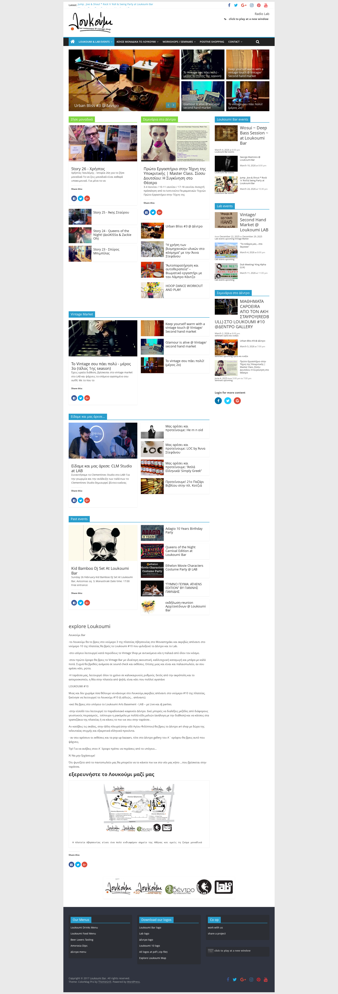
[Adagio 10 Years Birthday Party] (152, 527)
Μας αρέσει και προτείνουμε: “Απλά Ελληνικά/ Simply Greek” (183, 467)
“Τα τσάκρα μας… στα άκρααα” (165, 100)
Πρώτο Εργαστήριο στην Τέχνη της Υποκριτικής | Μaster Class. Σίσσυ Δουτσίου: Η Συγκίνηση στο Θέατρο (175, 175)
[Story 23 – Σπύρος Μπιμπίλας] (80, 248)
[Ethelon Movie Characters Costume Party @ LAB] (152, 564)
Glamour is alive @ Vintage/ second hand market (201, 105)
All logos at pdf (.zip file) (153, 951)
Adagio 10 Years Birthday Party (183, 530)
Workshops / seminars (178, 41)
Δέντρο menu (78, 951)
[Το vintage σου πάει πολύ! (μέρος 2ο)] (247, 83)
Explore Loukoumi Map (152, 958)
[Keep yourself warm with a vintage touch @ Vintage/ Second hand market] (247, 52)
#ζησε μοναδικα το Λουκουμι (136, 41)
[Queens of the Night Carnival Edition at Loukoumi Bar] (152, 546)
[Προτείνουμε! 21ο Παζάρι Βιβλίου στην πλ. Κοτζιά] (152, 480)
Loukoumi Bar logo (150, 927)
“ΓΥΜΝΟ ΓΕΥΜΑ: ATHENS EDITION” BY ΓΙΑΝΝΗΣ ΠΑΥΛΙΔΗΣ (183, 588)
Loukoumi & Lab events (94, 41)
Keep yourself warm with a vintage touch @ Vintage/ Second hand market (245, 72)
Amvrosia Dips (79, 945)
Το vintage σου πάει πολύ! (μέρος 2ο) (245, 105)
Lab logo (144, 933)
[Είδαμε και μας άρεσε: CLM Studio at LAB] (103, 425)
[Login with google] (238, 405)
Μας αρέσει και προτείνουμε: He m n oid (184, 428)
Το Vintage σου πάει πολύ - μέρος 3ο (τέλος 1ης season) (202, 74)
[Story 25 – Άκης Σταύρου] (80, 211)
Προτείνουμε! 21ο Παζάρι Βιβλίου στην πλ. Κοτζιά (184, 484)
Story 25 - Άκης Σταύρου (111, 212)
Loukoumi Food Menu (83, 933)
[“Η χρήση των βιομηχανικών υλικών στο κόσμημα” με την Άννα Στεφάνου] (152, 243)
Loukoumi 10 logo (149, 945)
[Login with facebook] (219, 405)
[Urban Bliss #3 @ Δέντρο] (77, 52)
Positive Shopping (212, 41)
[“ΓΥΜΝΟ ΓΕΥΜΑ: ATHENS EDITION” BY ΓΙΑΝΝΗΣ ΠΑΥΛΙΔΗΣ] (152, 583)
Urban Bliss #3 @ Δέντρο (184, 226)
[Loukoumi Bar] (73, 42)
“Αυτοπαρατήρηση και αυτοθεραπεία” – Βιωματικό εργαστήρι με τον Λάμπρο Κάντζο (184, 271)
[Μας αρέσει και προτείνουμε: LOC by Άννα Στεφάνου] (152, 443)
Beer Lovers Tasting (82, 939)
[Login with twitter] (229, 405)
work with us (215, 927)
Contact (234, 41)
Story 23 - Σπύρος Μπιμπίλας (106, 251)
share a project (217, 933)
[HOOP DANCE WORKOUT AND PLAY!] (152, 284)
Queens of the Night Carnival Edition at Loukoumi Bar (180, 551)
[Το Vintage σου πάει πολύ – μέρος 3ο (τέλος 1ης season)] (202, 52)
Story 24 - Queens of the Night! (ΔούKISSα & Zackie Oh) (112, 234)
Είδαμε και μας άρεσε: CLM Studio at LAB (101, 468)
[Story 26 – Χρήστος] (103, 127)
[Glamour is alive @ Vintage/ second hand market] (202, 83)
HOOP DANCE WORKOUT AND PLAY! (184, 288)
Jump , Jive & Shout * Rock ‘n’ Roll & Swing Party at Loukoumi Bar (115, 5)
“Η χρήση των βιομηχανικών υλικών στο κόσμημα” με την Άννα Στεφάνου (185, 250)
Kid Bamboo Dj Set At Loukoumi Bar (100, 570)
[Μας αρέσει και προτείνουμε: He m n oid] (152, 425)
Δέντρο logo (146, 939)
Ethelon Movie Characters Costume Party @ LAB (184, 567)
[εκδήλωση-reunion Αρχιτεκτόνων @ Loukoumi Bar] (152, 601)
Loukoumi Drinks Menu (84, 927)
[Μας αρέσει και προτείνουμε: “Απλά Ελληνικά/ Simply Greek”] (152, 462)
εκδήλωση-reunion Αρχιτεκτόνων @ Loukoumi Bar (185, 606)
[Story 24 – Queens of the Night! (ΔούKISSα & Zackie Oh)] (80, 229)
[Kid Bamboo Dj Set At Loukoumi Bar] (103, 527)
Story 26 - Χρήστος (88, 168)
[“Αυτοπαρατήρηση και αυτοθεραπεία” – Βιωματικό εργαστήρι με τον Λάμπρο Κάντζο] (152, 264)
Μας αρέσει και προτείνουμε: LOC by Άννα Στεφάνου (185, 448)
